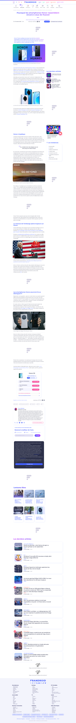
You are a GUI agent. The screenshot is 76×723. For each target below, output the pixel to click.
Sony (33, 701)
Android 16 (61, 714)
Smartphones (15, 685)
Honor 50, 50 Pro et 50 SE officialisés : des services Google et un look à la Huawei (39, 501)
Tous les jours (19, 432)
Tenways (53, 711)
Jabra (53, 698)
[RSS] (37, 683)
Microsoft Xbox (35, 689)
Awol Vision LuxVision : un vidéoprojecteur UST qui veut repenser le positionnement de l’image (37, 612)
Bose (53, 697)
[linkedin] (19, 422)
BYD (14, 697)
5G (21, 272)
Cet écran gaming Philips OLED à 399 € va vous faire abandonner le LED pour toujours (37, 579)
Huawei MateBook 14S (22, 114)
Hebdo (26, 432)
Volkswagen (15, 703)
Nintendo (34, 690)
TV (32, 695)
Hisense (33, 696)
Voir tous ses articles (37, 422)
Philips (33, 699)
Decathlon (54, 708)
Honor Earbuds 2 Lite (23, 110)
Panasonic (34, 698)
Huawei (33, 404)
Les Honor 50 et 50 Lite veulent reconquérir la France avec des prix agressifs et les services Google (28, 501)
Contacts (33, 718)
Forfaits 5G (51, 148)
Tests (43, 2)
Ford (14, 699)
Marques (18, 10)
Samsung (34, 700)
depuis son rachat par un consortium (22, 70)
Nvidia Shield (34, 691)
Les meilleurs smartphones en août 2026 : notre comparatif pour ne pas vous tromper (56, 80)
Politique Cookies (40, 718)
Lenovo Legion (35, 688)
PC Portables (54, 685)
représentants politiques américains (26, 234)
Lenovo (53, 689)
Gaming (33, 685)
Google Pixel (15, 687)
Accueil (14, 10)
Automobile (15, 695)
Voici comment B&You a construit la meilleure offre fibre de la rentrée (18, 501)
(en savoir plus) (36, 454)
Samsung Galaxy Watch (17, 711)
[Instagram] (33, 683)
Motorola (14, 689)
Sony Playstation (35, 692)
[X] (31, 683)
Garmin (14, 709)
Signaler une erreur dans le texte (20, 400)
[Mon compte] (21, 2)
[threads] (24, 422)
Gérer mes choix (29, 466)
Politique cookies (20, 461)
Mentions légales (21, 718)
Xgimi (33, 702)
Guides (47, 2)
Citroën (14, 698)
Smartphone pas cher (36, 714)
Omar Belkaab (21, 408)
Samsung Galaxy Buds (56, 701)
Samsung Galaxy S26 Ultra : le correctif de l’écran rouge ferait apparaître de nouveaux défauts (36, 623)
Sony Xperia (15, 692)
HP (52, 691)
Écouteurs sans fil (24, 404)
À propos (28, 718)
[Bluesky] (45, 683)
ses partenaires (23, 458)
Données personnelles (51, 718)
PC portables (45, 404)
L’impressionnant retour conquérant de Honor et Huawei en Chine (29, 518)
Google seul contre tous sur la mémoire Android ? (56, 74)
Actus (40, 2)
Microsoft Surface (55, 692)
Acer (53, 686)
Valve (33, 693)
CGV (58, 718)
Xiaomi (14, 693)
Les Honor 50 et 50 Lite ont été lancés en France (24, 67)
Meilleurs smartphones (53, 149)
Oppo (14, 690)
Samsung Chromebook (56, 693)
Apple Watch (15, 708)
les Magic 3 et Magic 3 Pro (27, 308)
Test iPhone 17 (44, 714)
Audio (16, 404)
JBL (52, 699)
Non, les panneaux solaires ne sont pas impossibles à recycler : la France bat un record (37, 601)
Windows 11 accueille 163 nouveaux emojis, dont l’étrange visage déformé (37, 557)
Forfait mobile (60, 2)
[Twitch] (41, 683)
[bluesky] (22, 422)
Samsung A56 (51, 146)
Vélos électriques (55, 705)
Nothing (53, 700)
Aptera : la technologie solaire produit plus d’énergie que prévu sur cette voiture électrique (36, 656)
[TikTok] (43, 683)
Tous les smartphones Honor (25, 395)
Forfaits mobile (52, 151)
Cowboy (53, 707)
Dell (52, 688)
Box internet (51, 157)
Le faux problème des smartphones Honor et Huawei (18, 518)
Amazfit (14, 707)
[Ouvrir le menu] (14, 2)
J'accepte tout (30, 464)
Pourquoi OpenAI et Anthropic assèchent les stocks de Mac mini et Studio (37, 568)
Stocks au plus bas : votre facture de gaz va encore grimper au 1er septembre (36, 546)
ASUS (33, 686)
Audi (14, 696)
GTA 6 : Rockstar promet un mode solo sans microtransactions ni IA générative (36, 645)
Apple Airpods (54, 696)
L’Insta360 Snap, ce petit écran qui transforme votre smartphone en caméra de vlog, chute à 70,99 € (37, 634)
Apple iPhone (15, 686)
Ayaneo (33, 687)
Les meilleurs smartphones (24, 393)
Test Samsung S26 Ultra (48, 716)
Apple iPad (34, 707)
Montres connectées (17, 705)
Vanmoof (53, 712)
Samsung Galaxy (16, 691)
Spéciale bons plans (36, 432)
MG (13, 700)
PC (38, 404)
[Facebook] (35, 683)
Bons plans (53, 2)
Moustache (54, 709)
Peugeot (14, 701)
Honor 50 (32, 373)
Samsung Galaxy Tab (36, 710)
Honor (22, 10)
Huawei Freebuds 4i (36, 110)
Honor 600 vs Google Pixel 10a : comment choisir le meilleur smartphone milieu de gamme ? (56, 86)
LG (32, 697)
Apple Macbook (54, 687)
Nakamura (54, 710)
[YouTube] (39, 683)
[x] (15, 422)
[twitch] (17, 422)
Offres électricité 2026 (53, 158)
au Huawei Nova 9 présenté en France (30, 81)
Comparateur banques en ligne (29, 716)
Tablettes (34, 705)
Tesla (14, 702)
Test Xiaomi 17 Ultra (53, 714)
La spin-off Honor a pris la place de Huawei (39, 518)
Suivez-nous (47, 21)
